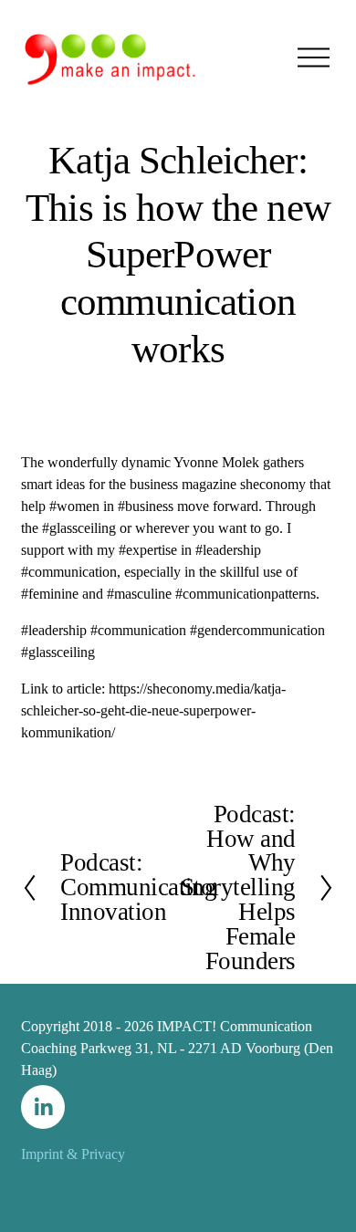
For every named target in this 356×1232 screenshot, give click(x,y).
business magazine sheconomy (218, 484)
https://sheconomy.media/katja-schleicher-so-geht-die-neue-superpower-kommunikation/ (153, 710)
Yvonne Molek (216, 462)
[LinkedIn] (43, 1107)
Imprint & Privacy (73, 1154)
